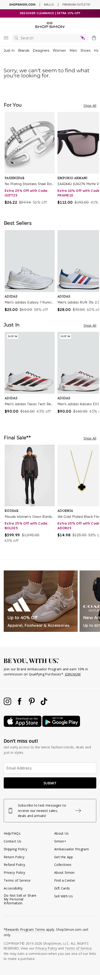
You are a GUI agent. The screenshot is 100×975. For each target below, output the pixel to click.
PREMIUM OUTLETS (76, 4)
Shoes (85, 50)
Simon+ (60, 841)
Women (59, 50)
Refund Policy (14, 864)
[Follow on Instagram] (8, 704)
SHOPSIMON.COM (22, 4)
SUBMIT (50, 783)
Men (73, 50)
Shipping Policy (15, 849)
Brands (23, 50)
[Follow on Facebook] (20, 704)
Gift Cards (62, 888)
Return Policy (14, 857)
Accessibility (13, 888)
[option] (31, 161)
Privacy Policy (14, 872)
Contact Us (12, 841)
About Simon (64, 872)
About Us (61, 833)
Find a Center (64, 880)
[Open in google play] (61, 725)
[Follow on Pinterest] (32, 704)
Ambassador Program (71, 849)
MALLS (49, 4)
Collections (63, 864)
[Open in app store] (23, 725)
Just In (9, 50)
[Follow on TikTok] (44, 704)
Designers (41, 50)
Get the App (63, 857)
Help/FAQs (12, 833)
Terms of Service (17, 880)
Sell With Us (63, 896)
